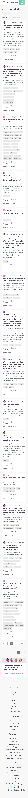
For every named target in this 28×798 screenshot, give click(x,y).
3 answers (15, 301)
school (12, 525)
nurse (18, 488)
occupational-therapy (10, 563)
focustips (6, 150)
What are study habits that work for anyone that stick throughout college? (13, 586)
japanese (15, 611)
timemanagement (18, 132)
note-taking (7, 147)
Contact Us (14, 709)
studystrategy (8, 158)
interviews (7, 196)
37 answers (15, 531)
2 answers (15, 55)
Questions (5, 17)
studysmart (7, 608)
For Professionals (14, 724)
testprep (14, 147)
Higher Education (14, 744)
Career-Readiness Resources (14, 767)
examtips (6, 152)
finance (12, 49)
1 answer (14, 463)
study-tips (15, 608)
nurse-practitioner (9, 491)
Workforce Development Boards (14, 749)
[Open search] (17, 2)
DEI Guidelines (14, 775)
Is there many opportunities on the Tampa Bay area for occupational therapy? (13, 547)
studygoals (14, 144)
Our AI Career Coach (14, 711)
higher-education (14, 561)
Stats (18, 17)
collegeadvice (19, 602)
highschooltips (15, 150)
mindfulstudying (8, 622)
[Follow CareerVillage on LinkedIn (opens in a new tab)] (13, 787)
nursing (6, 488)
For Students (14, 721)
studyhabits (18, 605)
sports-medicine (8, 566)
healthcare (14, 384)
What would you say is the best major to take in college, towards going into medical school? (13, 438)
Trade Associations (14, 752)
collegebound (7, 91)
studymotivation (8, 616)
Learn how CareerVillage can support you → (13, 674)
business (6, 49)
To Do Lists (13, 17)
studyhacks (18, 138)
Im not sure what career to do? (13, 213)
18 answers (15, 162)
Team (14, 698)
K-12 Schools (14, 738)
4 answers (15, 199)
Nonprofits (14, 741)
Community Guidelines (14, 773)
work (17, 525)
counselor (16, 297)
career (5, 345)
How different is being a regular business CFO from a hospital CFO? (13, 27)
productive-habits (9, 625)
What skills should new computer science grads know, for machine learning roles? (13, 178)
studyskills (7, 144)
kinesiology (18, 566)
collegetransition (8, 96)
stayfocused (18, 622)
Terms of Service (14, 778)
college (6, 261)
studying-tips (7, 132)
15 (18, 652)
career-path (7, 219)
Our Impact (14, 695)
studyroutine (15, 141)
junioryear (17, 614)
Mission (14, 692)
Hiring (14, 700)
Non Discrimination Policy (14, 784)
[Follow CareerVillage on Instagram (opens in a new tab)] (17, 787)
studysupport (17, 158)
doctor (6, 387)
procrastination (8, 614)
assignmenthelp (8, 155)
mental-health (8, 297)
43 (22, 643)
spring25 (21, 384)
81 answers (15, 223)
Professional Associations (14, 755)
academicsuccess (8, 135)
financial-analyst (8, 52)
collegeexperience (9, 94)
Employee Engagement (14, 747)
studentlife (7, 141)
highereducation (17, 91)
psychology (7, 294)
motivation (18, 528)
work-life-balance (9, 528)
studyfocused (7, 628)
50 (24, 652)
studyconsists (19, 625)
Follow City (6, 13)
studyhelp (13, 152)
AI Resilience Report (14, 770)
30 (21, 652)
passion (11, 387)
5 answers (15, 264)
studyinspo (17, 155)
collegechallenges (9, 99)
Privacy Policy (14, 781)
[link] (14, 41)
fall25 (18, 49)
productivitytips (8, 138)
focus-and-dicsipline (9, 619)
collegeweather (8, 102)
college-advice (8, 88)
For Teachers (14, 726)
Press (14, 706)
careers (6, 561)
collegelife (18, 135)
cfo (16, 52)
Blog (14, 703)
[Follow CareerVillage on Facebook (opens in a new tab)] (10, 787)
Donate (14, 729)
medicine (6, 384)
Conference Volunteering (14, 758)
